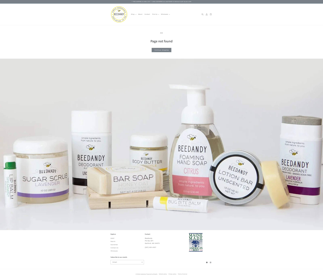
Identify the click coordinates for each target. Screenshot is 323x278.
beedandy (143, 274)
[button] (133, 14)
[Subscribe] (142, 262)
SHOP (112, 238)
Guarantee (114, 244)
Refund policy (163, 274)
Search (113, 241)
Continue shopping (161, 50)
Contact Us (114, 248)
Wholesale (114, 251)
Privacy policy (172, 274)
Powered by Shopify (151, 274)
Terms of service (182, 274)
